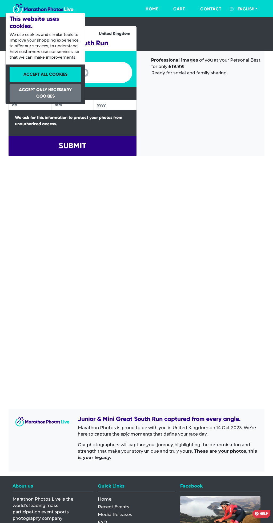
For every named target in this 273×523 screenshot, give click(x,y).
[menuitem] (146, 9)
